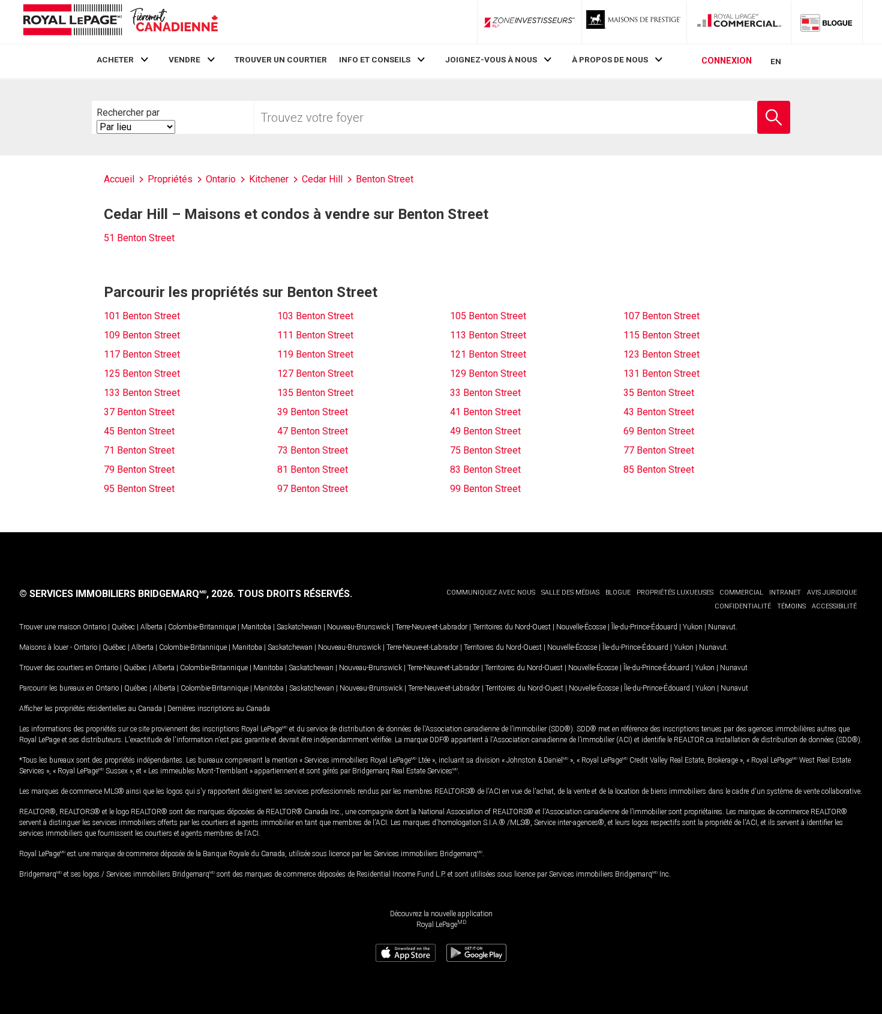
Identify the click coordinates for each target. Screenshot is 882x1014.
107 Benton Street (661, 316)
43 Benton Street (658, 412)
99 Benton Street (485, 488)
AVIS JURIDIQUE (832, 592)
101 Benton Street (142, 316)
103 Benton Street (315, 316)
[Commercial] (739, 22)
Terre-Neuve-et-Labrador (431, 627)
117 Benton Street (142, 354)
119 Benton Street (315, 354)
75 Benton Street (485, 450)
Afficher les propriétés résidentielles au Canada (90, 708)
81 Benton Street (312, 469)
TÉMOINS (791, 606)
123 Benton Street (661, 354)
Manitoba (256, 627)
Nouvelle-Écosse (581, 627)
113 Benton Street (488, 335)
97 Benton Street (312, 488)
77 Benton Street (658, 450)
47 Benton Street (312, 431)
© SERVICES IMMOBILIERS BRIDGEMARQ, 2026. (127, 593)
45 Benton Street (139, 431)
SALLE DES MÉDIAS (570, 592)
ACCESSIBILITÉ (834, 606)
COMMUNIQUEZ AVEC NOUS (490, 592)
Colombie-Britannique (202, 627)
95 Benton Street (139, 488)
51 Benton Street (139, 238)
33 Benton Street (485, 392)
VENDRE (184, 59)
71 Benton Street (139, 450)
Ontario (94, 627)
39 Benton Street (312, 412)
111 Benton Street (315, 335)
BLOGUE (618, 592)
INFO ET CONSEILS (374, 59)
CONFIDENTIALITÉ (743, 606)
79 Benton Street (139, 469)
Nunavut (722, 627)
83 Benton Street (485, 469)
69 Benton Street (658, 431)
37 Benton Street (139, 412)
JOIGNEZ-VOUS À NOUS (491, 59)
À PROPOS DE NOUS (610, 59)
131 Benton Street (661, 373)
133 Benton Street (142, 392)
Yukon (693, 627)
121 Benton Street (488, 354)
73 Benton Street (312, 450)
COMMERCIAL (741, 592)
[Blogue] (827, 22)
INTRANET (785, 592)
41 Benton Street (485, 412)
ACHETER (115, 59)
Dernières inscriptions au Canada (218, 708)
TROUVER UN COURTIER (281, 59)
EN (775, 61)
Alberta (151, 627)
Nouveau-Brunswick (358, 627)
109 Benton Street (142, 335)
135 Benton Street (315, 392)
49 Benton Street (485, 431)
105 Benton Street (488, 316)
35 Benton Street (658, 392)
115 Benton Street (661, 335)
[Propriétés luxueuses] (634, 22)
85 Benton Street (658, 469)
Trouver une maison (50, 627)
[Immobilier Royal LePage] (120, 22)
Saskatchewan (299, 627)
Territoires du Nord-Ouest (512, 627)
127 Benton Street (315, 373)
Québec (123, 627)
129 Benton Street (488, 373)
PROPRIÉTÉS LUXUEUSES (675, 592)
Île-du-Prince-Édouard (644, 627)
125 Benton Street (142, 373)
